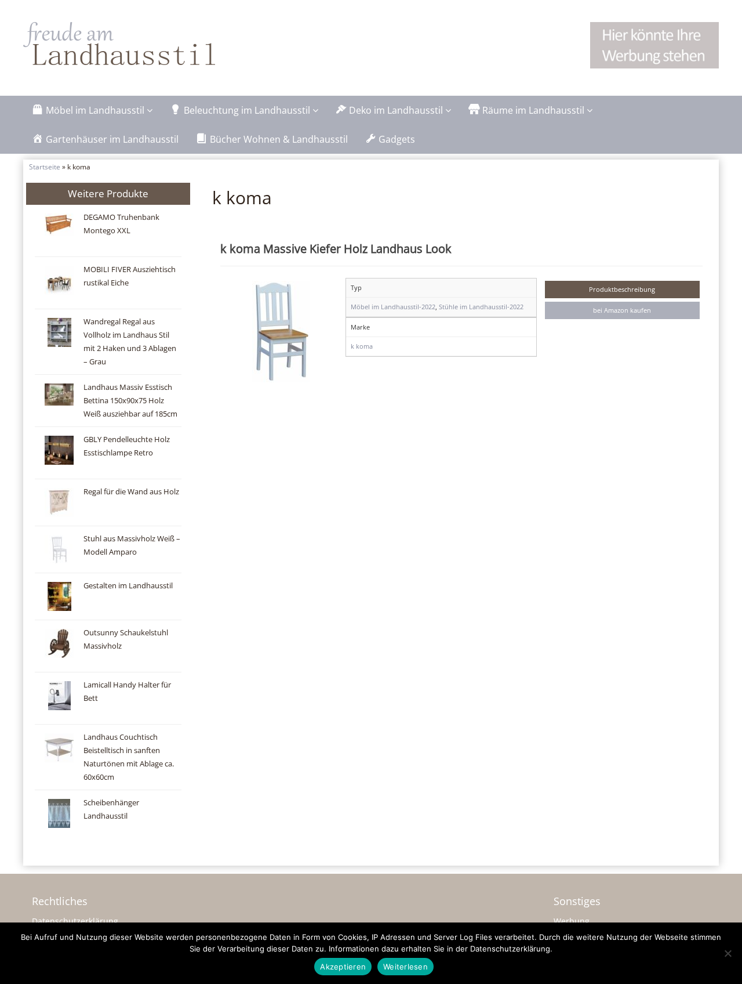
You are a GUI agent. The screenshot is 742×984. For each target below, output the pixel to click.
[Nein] (727, 953)
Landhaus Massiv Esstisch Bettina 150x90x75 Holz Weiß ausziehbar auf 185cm (130, 400)
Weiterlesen (405, 966)
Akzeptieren (343, 966)
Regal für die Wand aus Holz (131, 492)
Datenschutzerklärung (75, 921)
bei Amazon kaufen (622, 310)
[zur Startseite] (168, 43)
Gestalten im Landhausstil (128, 586)
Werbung (572, 921)
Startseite (44, 166)
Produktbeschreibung (622, 289)
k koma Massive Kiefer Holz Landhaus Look (336, 248)
